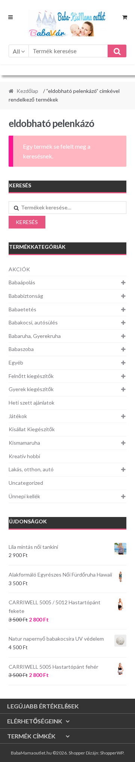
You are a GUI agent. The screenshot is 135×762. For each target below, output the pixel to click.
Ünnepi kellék (24, 496)
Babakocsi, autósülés (33, 322)
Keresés (27, 222)
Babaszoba (21, 349)
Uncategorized (26, 483)
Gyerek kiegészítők (31, 389)
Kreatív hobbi (24, 456)
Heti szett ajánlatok (31, 402)
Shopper (77, 753)
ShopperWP (111, 753)
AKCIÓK (19, 269)
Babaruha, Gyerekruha (35, 336)
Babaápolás (22, 282)
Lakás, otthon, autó (31, 469)
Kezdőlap (27, 91)
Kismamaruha (24, 442)
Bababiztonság (26, 296)
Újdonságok (28, 521)
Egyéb (16, 362)
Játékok (18, 416)
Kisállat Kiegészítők (32, 429)
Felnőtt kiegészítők (31, 376)
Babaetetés (22, 309)
